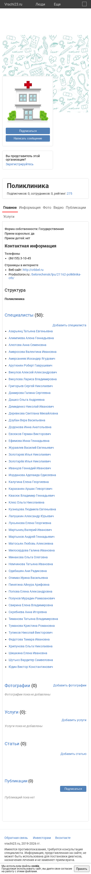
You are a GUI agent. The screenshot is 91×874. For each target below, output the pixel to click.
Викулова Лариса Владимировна (33, 379)
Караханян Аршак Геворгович (30, 488)
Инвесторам (42, 838)
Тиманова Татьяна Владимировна (33, 619)
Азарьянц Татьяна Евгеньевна (31, 331)
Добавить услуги (74, 720)
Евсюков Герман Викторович (30, 434)
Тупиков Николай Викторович (31, 632)
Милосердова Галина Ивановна (32, 550)
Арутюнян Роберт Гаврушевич (30, 365)
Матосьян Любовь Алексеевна (31, 543)
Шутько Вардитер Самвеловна (31, 660)
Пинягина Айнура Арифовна (29, 584)
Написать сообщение (28, 138)
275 (69, 193)
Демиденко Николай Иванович (31, 406)
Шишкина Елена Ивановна (28, 653)
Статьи (12, 743)
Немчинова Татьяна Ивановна (31, 564)
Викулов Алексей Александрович (33, 372)
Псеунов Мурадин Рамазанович (32, 598)
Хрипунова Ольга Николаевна (31, 646)
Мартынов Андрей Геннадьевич (32, 536)
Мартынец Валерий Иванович (30, 530)
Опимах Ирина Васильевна (28, 578)
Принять (81, 868)
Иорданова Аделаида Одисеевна (32, 475)
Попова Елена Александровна (30, 591)
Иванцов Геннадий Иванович (30, 468)
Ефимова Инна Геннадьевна (29, 441)
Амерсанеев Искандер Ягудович (32, 358)
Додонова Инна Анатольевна (30, 427)
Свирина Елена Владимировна (31, 605)
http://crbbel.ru (33, 270)
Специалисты (19, 315)
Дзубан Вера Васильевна (27, 420)
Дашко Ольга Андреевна (27, 399)
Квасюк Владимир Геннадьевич (32, 495)
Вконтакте (62, 838)
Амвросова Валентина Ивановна (33, 351)
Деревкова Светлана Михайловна (33, 413)
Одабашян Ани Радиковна (28, 571)
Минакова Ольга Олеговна (28, 557)
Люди (40, 4)
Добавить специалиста (69, 325)
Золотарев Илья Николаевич (30, 454)
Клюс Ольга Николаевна (26, 502)
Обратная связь (16, 838)
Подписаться (28, 131)
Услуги (12, 712)
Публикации (16, 781)
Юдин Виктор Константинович (31, 667)
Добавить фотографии (69, 685)
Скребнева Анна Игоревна (28, 612)
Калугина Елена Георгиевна (29, 482)
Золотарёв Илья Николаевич (30, 461)
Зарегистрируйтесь (20, 164)
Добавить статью (73, 754)
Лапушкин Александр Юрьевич (31, 516)
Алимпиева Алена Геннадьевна (31, 338)
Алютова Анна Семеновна (27, 345)
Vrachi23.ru (13, 4)
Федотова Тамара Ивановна (29, 639)
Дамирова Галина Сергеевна (30, 393)
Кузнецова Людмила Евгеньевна (32, 509)
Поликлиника (15, 299)
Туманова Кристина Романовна (32, 625)
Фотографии (17, 685)
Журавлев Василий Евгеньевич (31, 447)
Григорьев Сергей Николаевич (31, 386)
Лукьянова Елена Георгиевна (30, 523)
